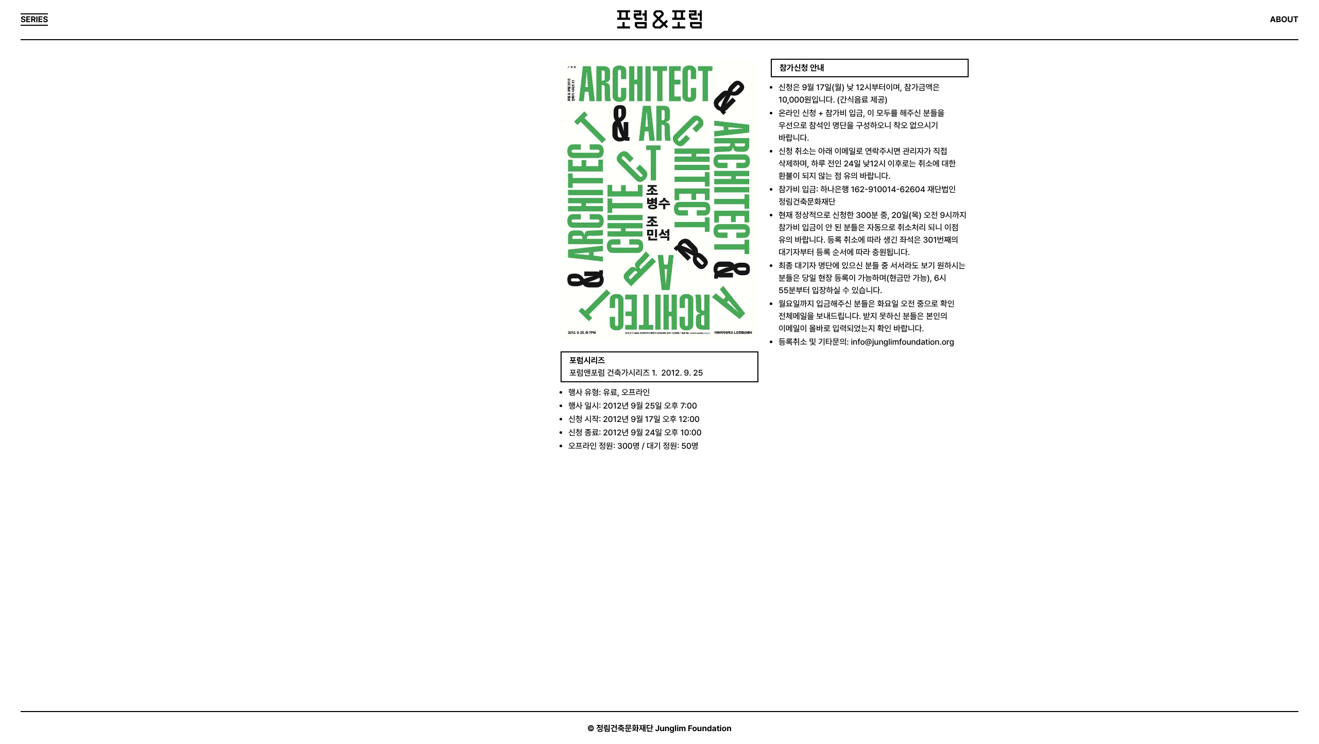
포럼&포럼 (659, 19)
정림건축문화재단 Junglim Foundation (664, 728)
